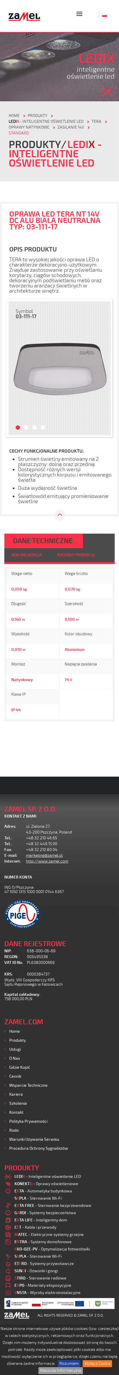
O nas (14, 1058)
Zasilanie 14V (70, 127)
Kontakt (16, 1112)
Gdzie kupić (19, 1067)
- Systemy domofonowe (43, 1241)
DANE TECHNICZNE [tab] (43, 541)
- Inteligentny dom (40, 1220)
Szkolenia (18, 1103)
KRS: (8, 974)
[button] (15, 368)
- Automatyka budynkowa (43, 1191)
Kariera (16, 1094)
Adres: (10, 826)
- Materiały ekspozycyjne (42, 1285)
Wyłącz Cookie (97, 1363)
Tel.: (8, 838)
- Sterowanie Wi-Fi (38, 1198)
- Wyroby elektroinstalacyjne (47, 1292)
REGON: (11, 957)
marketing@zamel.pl (44, 855)
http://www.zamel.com (47, 861)
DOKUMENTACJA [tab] (27, 554)
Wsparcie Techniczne (28, 1085)
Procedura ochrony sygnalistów (38, 1148)
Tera (96, 121)
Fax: (8, 849)
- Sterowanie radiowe (40, 1278)
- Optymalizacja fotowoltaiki (52, 1249)
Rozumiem (69, 1363)
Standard (19, 133)
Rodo (14, 1130)
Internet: (12, 861)
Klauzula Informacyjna (60, 1370)
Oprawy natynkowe (29, 127)
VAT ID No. (13, 962)
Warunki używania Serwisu (34, 1139)
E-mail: (11, 855)
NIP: (8, 951)
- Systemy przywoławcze (44, 1263)
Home (14, 1031)
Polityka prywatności (28, 1121)
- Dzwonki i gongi (36, 1270)
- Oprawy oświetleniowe (46, 1183)
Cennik (15, 1076)
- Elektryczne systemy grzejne (49, 1234)
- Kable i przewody (35, 1227)
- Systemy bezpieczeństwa (45, 1212)
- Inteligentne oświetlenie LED (46, 121)
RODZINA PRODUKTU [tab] (76, 554)
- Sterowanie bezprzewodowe (52, 1205)
